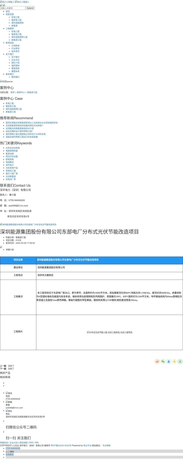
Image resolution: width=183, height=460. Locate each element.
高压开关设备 (12, 156)
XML (37, 442)
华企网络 (107, 445)
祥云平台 (87, 445)
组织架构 (15, 65)
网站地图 (23, 442)
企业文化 (15, 59)
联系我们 (10, 74)
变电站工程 (11, 170)
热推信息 (4, 442)
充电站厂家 (11, 179)
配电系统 (10, 159)
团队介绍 (15, 62)
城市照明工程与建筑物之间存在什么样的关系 (26, 133)
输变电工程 (16, 19)
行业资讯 (15, 48)
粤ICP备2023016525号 (61, 445)
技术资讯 (15, 51)
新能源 (14, 25)
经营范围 (10, 14)
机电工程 (15, 17)
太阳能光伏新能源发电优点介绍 (20, 128)
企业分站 (14, 442)
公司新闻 (15, 45)
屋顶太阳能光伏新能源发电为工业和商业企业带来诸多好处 (32, 122)
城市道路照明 (17, 22)
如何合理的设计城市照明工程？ (20, 131)
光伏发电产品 (12, 167)
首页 (8, 11)
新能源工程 (16, 39)
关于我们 (10, 54)
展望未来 (15, 71)
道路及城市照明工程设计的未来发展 (22, 136)
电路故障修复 (12, 150)
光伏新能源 (11, 176)
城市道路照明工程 (19, 36)
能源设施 (10, 153)
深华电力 (10, 164)
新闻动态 (10, 42)
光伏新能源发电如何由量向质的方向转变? (24, 125)
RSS (31, 442)
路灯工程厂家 (12, 173)
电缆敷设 (10, 162)
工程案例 (10, 28)
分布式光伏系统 (13, 147)
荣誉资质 (15, 68)
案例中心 (21, 92)
